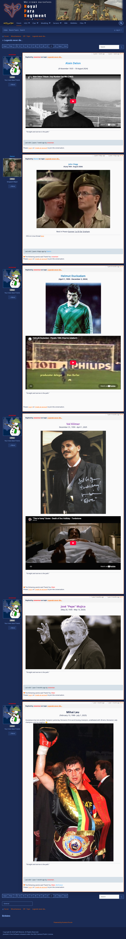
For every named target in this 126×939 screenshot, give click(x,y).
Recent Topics (14, 30)
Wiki (65, 23)
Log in (30, 148)
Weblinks (73, 23)
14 (19, 46)
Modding (44, 23)
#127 (121, 54)
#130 (121, 414)
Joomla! (5, 934)
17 (31, 46)
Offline (12, 77)
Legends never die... (55, 57)
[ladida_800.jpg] (73, 199)
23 (55, 46)
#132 (121, 703)
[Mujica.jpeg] (73, 642)
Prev (10, 46)
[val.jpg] (73, 472)
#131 (121, 597)
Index (6, 30)
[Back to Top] (123, 936)
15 (23, 46)
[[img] (46, 722)
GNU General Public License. (43, 934)
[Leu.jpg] (73, 792)
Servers (56, 23)
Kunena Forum (67, 922)
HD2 (25, 23)
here (42, 236)
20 (43, 46)
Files (81, 23)
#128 (121, 155)
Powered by (58, 922)
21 (47, 46)
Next (60, 46)
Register (39, 19)
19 (39, 46)
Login (27, 19)
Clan (34, 23)
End (65, 46)
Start (5, 46)
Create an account (41, 148)
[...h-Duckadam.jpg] (73, 308)
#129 (121, 266)
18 (35, 46)
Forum (19, 23)
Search (22, 30)
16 (27, 46)
